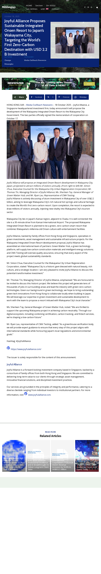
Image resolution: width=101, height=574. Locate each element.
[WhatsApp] (91, 7)
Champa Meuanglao (8, 62)
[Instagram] (88, 7)
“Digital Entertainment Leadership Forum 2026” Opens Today (87, 467)
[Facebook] (85, 7)
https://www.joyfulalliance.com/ (26, 349)
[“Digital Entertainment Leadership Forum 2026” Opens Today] (87, 456)
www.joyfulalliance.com (39, 394)
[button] (97, 7)
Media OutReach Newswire (35, 60)
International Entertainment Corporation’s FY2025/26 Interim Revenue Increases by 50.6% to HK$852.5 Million (62, 464)
